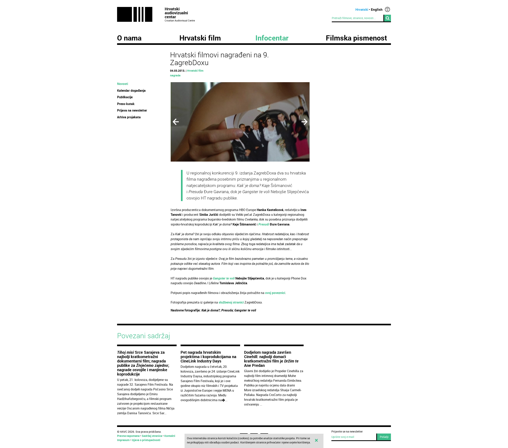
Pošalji (384, 437)
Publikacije (125, 97)
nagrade (175, 75)
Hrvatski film (200, 37)
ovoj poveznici (275, 293)
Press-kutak (126, 104)
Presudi (263, 224)
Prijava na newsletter (132, 110)
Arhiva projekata (129, 117)
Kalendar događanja (131, 90)
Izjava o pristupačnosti (146, 440)
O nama (129, 37)
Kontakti (169, 436)
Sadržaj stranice (152, 436)
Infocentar (272, 37)
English (377, 9)
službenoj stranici (231, 302)
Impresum (123, 440)
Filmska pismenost (356, 37)
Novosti (122, 84)
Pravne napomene (128, 436)
